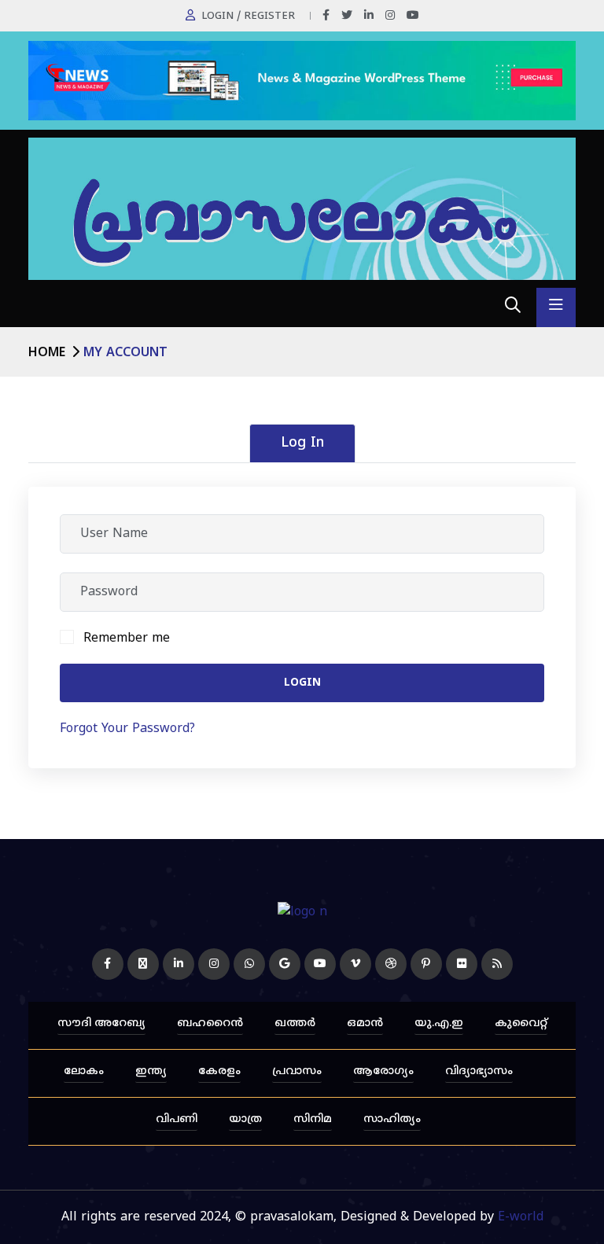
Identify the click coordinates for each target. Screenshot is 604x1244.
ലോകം (84, 1071)
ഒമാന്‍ (365, 1023)
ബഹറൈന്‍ (210, 1023)
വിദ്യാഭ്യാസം (479, 1071)
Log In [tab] (302, 443)
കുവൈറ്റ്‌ (521, 1023)
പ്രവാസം (297, 1071)
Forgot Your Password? (127, 729)
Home (46, 353)
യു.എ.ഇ (438, 1023)
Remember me (126, 638)
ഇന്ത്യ (151, 1071)
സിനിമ (312, 1119)
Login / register (248, 16)
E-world (520, 1217)
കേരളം (219, 1071)
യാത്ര (245, 1119)
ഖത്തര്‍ (294, 1023)
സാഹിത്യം (392, 1119)
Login (302, 683)
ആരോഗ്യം (383, 1071)
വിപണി (176, 1119)
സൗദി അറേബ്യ (101, 1023)
